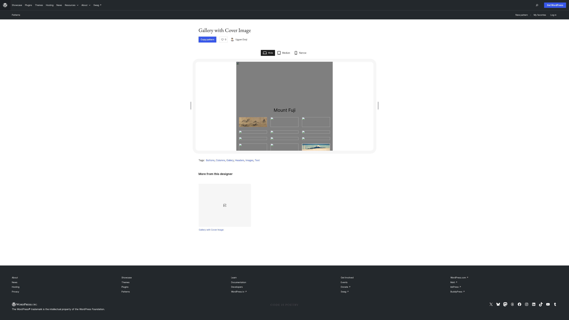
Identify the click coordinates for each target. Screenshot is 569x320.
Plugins (125, 287)
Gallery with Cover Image (211, 229)
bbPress (455, 287)
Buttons (210, 160)
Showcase (127, 277)
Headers (239, 160)
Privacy (15, 291)
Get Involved (347, 277)
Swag (345, 291)
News (14, 282)
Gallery (230, 160)
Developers (237, 287)
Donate (346, 287)
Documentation (238, 282)
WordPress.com (459, 277)
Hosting (15, 287)
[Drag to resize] (192, 105)
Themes (126, 282)
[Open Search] (537, 5)
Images (249, 160)
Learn (234, 277)
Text (257, 160)
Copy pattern (207, 39)
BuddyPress (457, 291)
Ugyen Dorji (241, 39)
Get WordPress (555, 5)
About (15, 277)
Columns (220, 160)
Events (344, 282)
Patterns (16, 15)
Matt (453, 282)
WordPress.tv (239, 291)
